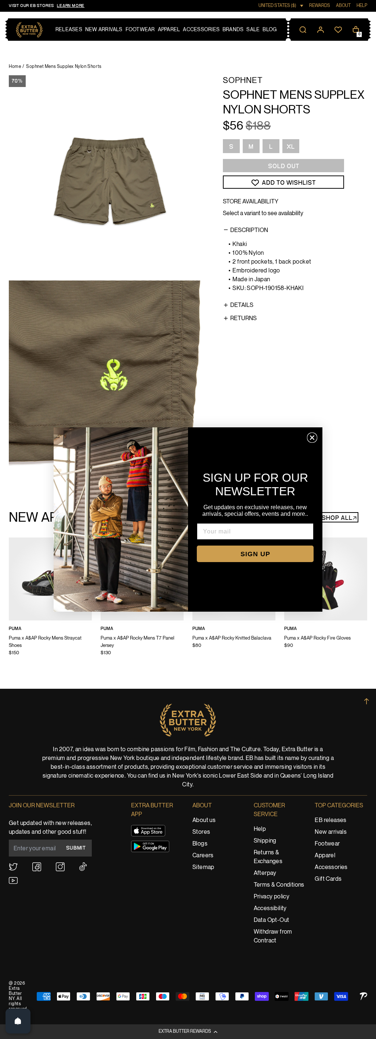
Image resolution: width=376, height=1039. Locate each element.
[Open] (18, 1021)
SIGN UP (255, 554)
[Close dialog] (312, 437)
